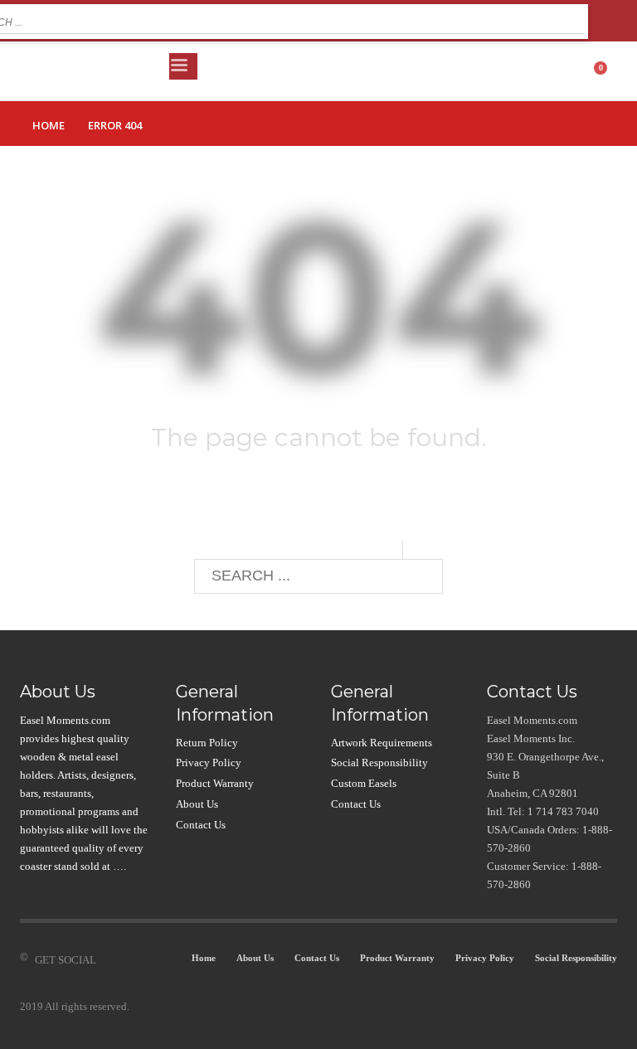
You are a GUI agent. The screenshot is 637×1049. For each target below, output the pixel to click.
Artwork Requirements (381, 742)
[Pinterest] (158, 960)
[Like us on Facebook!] (108, 960)
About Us (197, 804)
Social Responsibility (379, 762)
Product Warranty (215, 783)
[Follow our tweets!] (133, 960)
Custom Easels (363, 783)
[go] (571, 20)
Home (48, 125)
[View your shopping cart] (606, 70)
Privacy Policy (208, 762)
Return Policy (207, 742)
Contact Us (201, 824)
